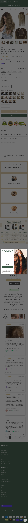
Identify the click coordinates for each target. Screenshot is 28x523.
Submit (7, 266)
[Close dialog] (26, 249)
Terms (13, 271)
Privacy (2, 272)
